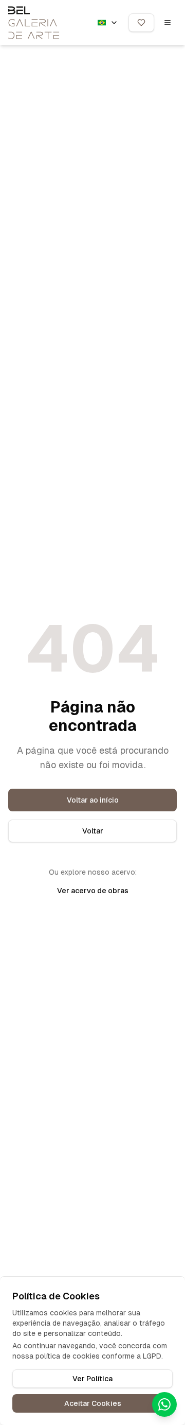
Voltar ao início (93, 800)
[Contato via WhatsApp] (164, 1404)
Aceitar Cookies (92, 1403)
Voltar (92, 831)
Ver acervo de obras (92, 891)
